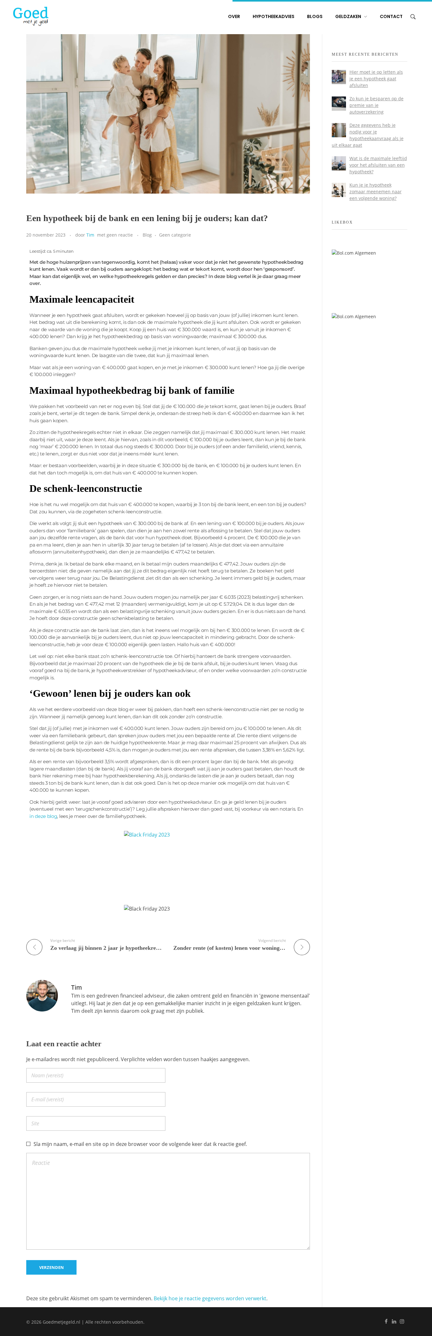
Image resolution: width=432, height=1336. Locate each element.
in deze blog (43, 816)
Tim (90, 235)
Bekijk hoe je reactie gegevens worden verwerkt (210, 1298)
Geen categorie (175, 235)
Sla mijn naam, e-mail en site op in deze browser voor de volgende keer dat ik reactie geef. (140, 1144)
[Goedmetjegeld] (30, 16)
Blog (147, 235)
